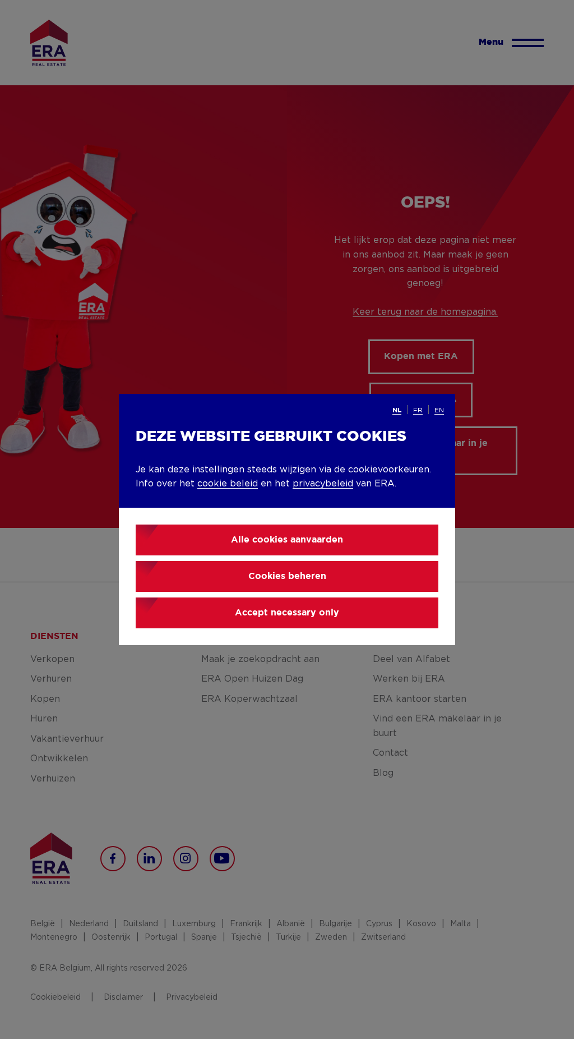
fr (418, 410)
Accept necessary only (287, 613)
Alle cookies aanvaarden (287, 540)
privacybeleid (323, 483)
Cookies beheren (287, 576)
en (439, 410)
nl (396, 410)
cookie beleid (227, 483)
